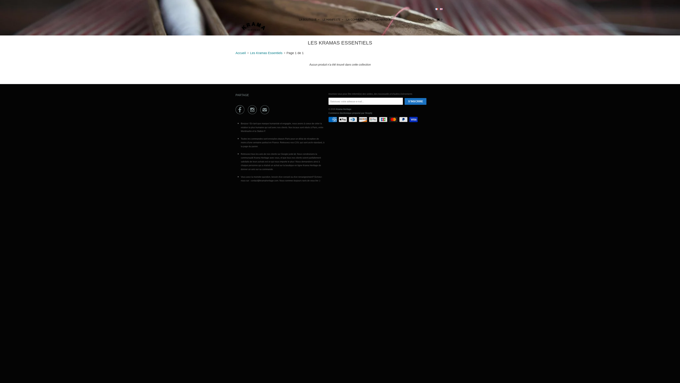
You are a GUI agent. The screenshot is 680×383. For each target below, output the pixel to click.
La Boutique (308, 19)
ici (295, 154)
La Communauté (359, 19)
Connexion (426, 19)
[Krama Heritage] (254, 28)
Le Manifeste (332, 19)
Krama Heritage (343, 109)
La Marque (384, 19)
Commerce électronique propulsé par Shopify (350, 113)
